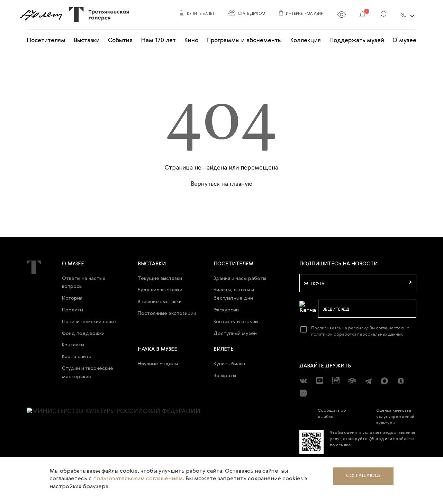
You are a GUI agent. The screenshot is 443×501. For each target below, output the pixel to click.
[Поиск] (383, 16)
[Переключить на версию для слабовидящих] (341, 15)
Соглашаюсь (363, 476)
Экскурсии (226, 310)
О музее (404, 41)
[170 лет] (41, 15)
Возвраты (225, 375)
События (120, 41)
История (72, 298)
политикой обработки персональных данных (357, 335)
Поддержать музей (356, 41)
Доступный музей (235, 333)
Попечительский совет (89, 321)
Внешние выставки (160, 301)
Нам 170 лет (158, 41)
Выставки (87, 41)
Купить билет (230, 364)
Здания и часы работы (240, 278)
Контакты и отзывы (236, 321)
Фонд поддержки (83, 333)
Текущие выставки (160, 278)
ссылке (343, 445)
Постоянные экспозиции (167, 313)
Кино (191, 41)
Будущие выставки (160, 290)
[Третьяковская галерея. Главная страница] (96, 14)
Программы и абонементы (244, 41)
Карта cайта (76, 356)
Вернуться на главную (221, 184)
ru (408, 16)
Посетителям (46, 41)
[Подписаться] (407, 283)
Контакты (73, 345)
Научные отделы (158, 364)
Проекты (72, 310)
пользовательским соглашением (138, 479)
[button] (362, 15)
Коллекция (305, 41)
